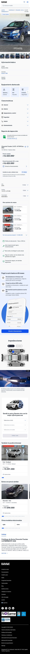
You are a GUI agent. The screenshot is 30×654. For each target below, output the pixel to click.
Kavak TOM (4, 73)
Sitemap (3, 645)
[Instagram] (6, 608)
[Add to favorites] (26, 447)
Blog (2, 586)
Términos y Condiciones (6, 635)
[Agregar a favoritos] (28, 147)
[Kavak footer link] (5, 565)
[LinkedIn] (13, 608)
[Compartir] (25, 147)
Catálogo (3, 534)
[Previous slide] (2, 91)
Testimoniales (4, 583)
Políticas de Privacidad (6, 632)
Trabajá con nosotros (6, 591)
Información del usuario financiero (9, 637)
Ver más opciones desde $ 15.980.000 (13, 235)
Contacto (3, 594)
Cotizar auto (15, 435)
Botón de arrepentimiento (7, 643)
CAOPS (3, 600)
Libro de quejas (4, 597)
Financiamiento (4, 572)
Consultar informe (11, 138)
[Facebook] (2, 608)
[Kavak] (3, 2)
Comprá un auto (5, 569)
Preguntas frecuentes (6, 580)
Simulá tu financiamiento (15, 331)
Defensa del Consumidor (6, 640)
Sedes (2, 577)
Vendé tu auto (4, 574)
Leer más (3, 553)
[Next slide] (27, 91)
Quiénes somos (4, 588)
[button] (24, 172)
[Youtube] (9, 608)
